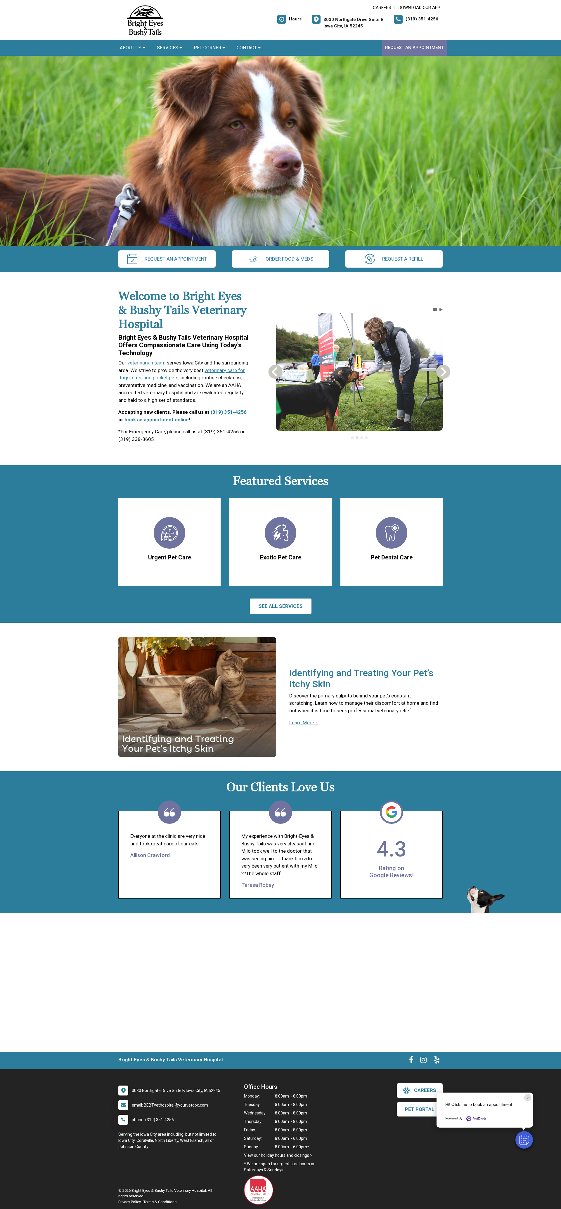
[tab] (352, 437)
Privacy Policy (129, 1202)
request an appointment (176, 259)
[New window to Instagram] (423, 1061)
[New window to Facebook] (411, 1061)
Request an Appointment (414, 47)
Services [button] (168, 47)
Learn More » (303, 722)
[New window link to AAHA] (260, 1190)
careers (425, 1090)
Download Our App (419, 7)
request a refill (402, 259)
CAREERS (382, 7)
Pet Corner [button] (208, 47)
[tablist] (359, 437)
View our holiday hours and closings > (278, 1155)
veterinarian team (146, 363)
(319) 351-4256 (229, 412)
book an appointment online (156, 420)
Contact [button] (247, 47)
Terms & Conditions (159, 1202)
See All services (281, 606)
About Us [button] (131, 47)
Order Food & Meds (289, 259)
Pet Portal (419, 1109)
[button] (524, 1140)
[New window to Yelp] (436, 1061)
